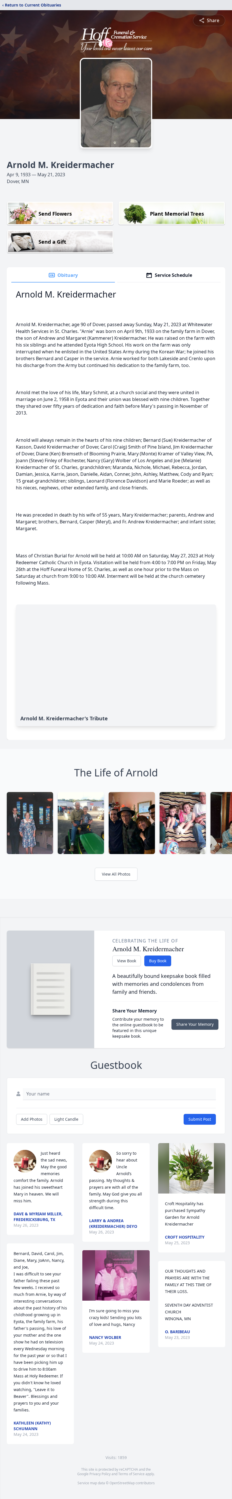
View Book (126, 960)
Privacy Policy (100, 1474)
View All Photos (116, 874)
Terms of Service (131, 1474)
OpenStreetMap (122, 1483)
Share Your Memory (195, 1024)
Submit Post (199, 1119)
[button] (116, 1275)
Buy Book (157, 960)
